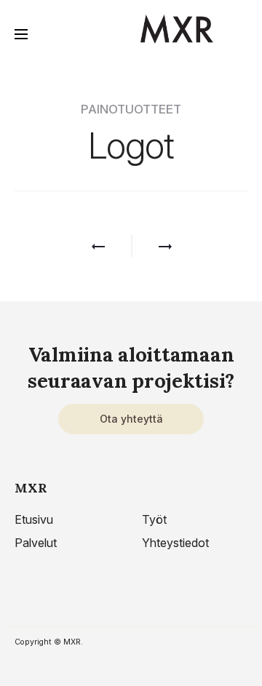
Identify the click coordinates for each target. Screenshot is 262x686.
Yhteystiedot (175, 542)
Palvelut (36, 542)
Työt (154, 519)
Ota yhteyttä (131, 418)
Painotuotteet (131, 109)
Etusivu (34, 519)
